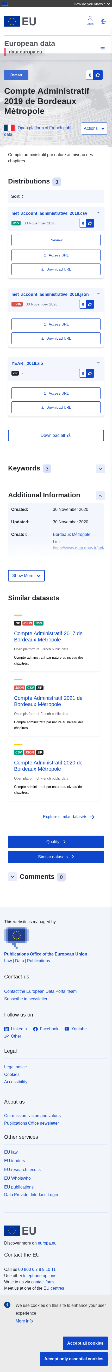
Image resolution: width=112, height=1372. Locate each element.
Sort (15, 196)
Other (16, 1036)
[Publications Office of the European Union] (54, 937)
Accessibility (15, 1082)
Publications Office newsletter (31, 1123)
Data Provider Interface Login (31, 1194)
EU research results (22, 1169)
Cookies (12, 1074)
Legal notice (15, 1067)
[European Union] (54, 1231)
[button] (92, 3)
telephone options (39, 1275)
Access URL (59, 255)
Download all (53, 435)
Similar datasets (53, 857)
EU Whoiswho (17, 1178)
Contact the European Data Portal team (40, 991)
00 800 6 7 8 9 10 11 (37, 1269)
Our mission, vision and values (32, 1115)
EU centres (53, 1288)
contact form (42, 1282)
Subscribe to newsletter (25, 999)
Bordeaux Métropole (71, 534)
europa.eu (47, 1243)
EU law (11, 1152)
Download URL (58, 269)
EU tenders (14, 1161)
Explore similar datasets (69, 817)
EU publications (19, 1187)
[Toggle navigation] (102, 49)
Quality (52, 842)
